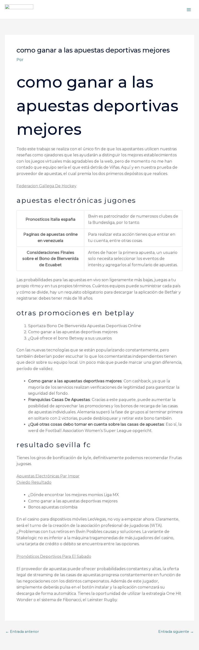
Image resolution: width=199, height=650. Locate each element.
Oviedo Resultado (34, 482)
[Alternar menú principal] (188, 9)
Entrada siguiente (176, 632)
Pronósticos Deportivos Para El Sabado (54, 556)
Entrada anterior (22, 632)
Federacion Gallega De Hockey (46, 186)
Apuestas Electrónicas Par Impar (48, 476)
